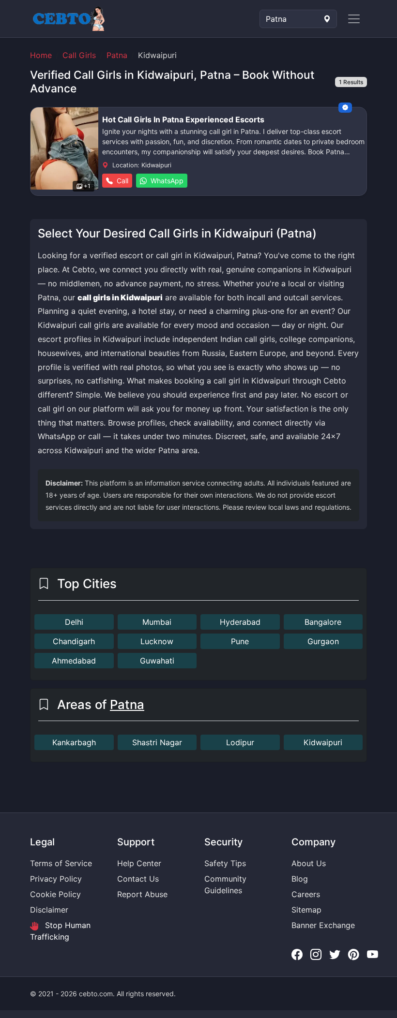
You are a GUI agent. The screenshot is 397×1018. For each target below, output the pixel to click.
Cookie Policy (55, 894)
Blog (299, 879)
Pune (240, 641)
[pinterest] (353, 954)
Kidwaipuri (323, 742)
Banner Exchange (323, 925)
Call (121, 181)
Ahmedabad (74, 660)
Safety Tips (225, 863)
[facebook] (297, 954)
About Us (308, 863)
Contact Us (138, 879)
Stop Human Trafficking (60, 931)
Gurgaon (323, 641)
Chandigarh (74, 641)
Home (41, 55)
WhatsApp (166, 181)
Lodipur (240, 742)
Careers (305, 894)
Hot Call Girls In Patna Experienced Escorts (183, 119)
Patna (117, 55)
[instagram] (315, 954)
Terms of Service (61, 863)
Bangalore (323, 622)
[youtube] (372, 954)
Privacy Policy (56, 879)
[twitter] (334, 954)
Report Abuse (142, 894)
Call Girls (79, 55)
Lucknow (156, 641)
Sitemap (306, 910)
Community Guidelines (225, 884)
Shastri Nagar (157, 742)
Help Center (139, 863)
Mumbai (156, 622)
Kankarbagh (74, 742)
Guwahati (157, 660)
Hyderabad (240, 622)
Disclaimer (49, 910)
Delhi (74, 622)
